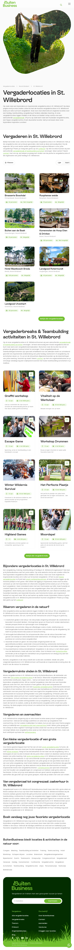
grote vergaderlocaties (35, 756)
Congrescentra (44, 768)
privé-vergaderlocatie (50, 747)
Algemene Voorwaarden (20, 943)
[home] (10, 4)
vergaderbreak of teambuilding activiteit (28, 151)
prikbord (42, 149)
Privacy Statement (36, 943)
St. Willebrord (37, 86)
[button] (69, 4)
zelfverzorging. (30, 732)
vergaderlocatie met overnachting (33, 725)
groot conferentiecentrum (36, 579)
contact (6, 153)
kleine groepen (12, 752)
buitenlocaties (61, 651)
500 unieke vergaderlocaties (21, 678)
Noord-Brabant (24, 86)
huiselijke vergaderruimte (42, 687)
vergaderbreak (18, 118)
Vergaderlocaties (9, 86)
